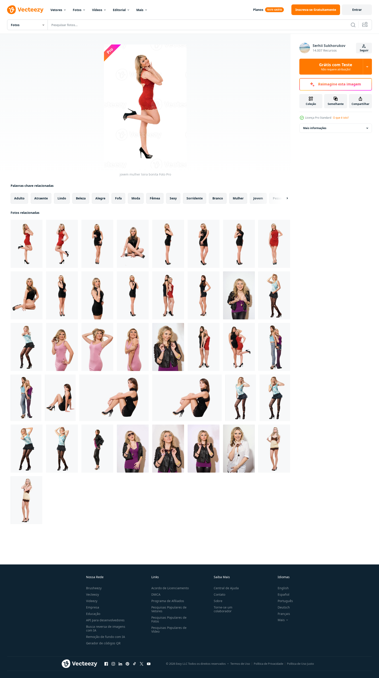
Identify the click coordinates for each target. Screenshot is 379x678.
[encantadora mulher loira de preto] (203, 244)
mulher (238, 198)
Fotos (77, 10)
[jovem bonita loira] (62, 244)
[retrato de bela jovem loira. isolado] (62, 347)
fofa (118, 198)
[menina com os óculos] (203, 449)
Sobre (218, 601)
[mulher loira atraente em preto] (133, 244)
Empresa (92, 607)
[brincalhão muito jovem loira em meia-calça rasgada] (62, 449)
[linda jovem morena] (60, 398)
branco (217, 198)
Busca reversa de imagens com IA (105, 628)
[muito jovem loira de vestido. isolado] (274, 449)
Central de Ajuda (226, 588)
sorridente (195, 198)
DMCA (155, 594)
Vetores (56, 10)
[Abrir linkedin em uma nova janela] (120, 663)
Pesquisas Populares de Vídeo (169, 630)
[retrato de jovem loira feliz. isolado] (133, 347)
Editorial (119, 10)
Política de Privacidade (268, 664)
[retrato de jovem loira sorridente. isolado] (97, 347)
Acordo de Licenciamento (170, 588)
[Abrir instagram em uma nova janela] (113, 663)
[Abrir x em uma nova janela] (141, 663)
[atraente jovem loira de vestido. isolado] (26, 500)
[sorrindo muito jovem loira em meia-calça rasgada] (274, 295)
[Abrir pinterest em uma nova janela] (127, 663)
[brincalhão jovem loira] (239, 449)
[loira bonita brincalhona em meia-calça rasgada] (26, 449)
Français (284, 614)
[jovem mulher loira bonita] (26, 244)
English (283, 588)
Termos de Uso (240, 664)
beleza (81, 198)
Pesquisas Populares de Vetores (169, 609)
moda (135, 198)
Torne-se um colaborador (223, 609)
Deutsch (284, 607)
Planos (258, 10)
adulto (19, 198)
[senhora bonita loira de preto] (168, 244)
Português (285, 601)
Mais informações (314, 128)
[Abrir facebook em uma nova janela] (106, 663)
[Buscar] (353, 24)
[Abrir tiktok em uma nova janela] (134, 663)
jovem (258, 198)
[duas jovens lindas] (239, 347)
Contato (219, 594)
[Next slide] (283, 198)
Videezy (91, 601)
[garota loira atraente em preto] (97, 295)
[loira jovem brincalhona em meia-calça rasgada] (26, 347)
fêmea (155, 198)
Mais (139, 10)
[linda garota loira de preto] (97, 244)
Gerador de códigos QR (103, 643)
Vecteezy (92, 594)
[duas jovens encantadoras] (168, 295)
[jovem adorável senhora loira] (133, 449)
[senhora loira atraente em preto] (26, 295)
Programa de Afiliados (167, 601)
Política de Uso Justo (300, 664)
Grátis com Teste (335, 66)
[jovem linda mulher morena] (203, 295)
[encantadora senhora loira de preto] (62, 295)
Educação (93, 614)
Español (283, 594)
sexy (173, 198)
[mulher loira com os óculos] (168, 347)
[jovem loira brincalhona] (239, 295)
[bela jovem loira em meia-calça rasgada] (275, 398)
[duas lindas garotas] (26, 398)
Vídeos (97, 10)
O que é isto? (341, 118)
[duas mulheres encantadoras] (274, 347)
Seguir (364, 50)
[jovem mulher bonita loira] (274, 244)
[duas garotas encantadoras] (203, 347)
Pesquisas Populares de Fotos (169, 619)
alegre (100, 198)
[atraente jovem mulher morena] (97, 449)
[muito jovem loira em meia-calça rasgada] (240, 398)
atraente (41, 198)
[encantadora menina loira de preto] (133, 295)
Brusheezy (94, 588)
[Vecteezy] (25, 9)
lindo (62, 198)
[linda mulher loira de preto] (239, 244)
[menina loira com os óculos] (168, 449)
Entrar (357, 10)
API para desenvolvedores (105, 620)
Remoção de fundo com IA (105, 637)
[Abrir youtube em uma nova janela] (148, 663)
